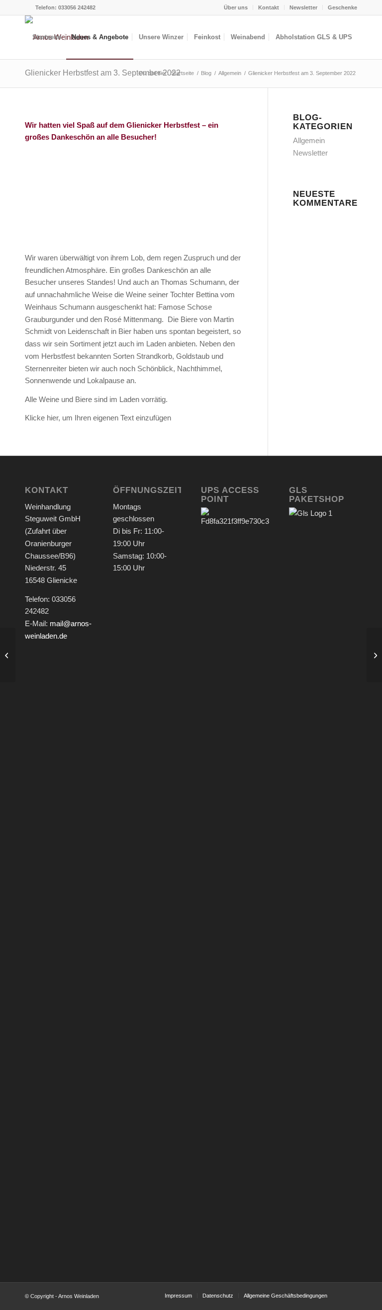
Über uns (236, 7)
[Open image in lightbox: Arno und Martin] (207, 227)
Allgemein (309, 140)
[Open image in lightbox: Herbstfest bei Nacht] (140, 227)
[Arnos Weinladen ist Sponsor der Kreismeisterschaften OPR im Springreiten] (374, 655)
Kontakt (268, 7)
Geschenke (342, 7)
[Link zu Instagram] (27, 7)
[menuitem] (236, 7)
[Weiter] (220, 210)
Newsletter (303, 7)
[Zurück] (47, 210)
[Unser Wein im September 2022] (7, 655)
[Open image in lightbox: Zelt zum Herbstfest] (73, 227)
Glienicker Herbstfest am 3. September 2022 (103, 73)
